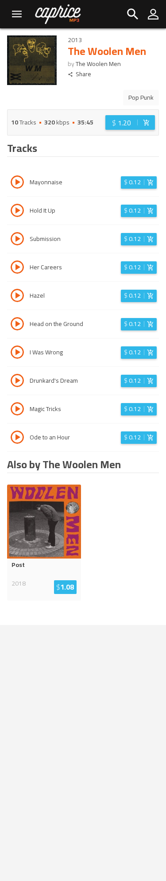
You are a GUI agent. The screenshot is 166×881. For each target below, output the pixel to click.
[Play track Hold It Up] (17, 212)
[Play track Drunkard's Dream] (17, 382)
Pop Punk (141, 97)
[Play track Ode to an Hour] (17, 438)
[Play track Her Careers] (17, 268)
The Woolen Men (98, 64)
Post (18, 565)
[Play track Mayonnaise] (17, 183)
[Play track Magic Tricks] (17, 410)
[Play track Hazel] (17, 297)
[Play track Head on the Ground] (17, 325)
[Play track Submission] (17, 240)
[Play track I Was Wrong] (17, 353)
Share (83, 74)
